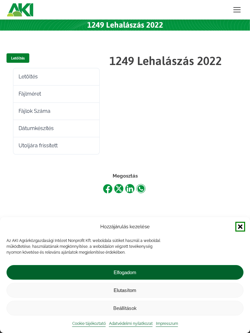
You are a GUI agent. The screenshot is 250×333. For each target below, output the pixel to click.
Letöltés (18, 58)
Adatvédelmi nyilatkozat (131, 323)
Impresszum (167, 323)
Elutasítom (125, 290)
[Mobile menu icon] (236, 9)
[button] (240, 226)
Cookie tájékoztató (89, 323)
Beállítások (125, 308)
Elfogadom (125, 272)
